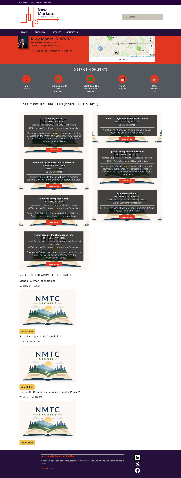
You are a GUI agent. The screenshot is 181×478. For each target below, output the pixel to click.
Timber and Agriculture (137, 199)
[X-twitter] (137, 464)
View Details (27, 331)
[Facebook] (137, 470)
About (24, 32)
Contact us (47, 468)
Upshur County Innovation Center (127, 151)
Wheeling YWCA (54, 118)
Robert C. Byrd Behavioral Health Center (127, 118)
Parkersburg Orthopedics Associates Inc (54, 162)
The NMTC (40, 32)
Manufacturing (113, 199)
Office (74, 205)
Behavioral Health (121, 121)
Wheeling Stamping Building (54, 198)
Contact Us (72, 32)
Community (49, 168)
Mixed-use (60, 241)
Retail (144, 158)
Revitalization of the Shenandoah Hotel (54, 235)
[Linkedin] (137, 457)
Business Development (111, 158)
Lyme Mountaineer (127, 193)
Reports (57, 32)
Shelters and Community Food (45, 125)
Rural (150, 158)
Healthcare (135, 121)
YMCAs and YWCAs (67, 125)
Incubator (137, 158)
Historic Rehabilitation (61, 205)
